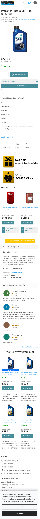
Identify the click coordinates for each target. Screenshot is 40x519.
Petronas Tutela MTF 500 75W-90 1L (10, 373)
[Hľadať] (24, 3)
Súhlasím (19, 514)
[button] (10, 391)
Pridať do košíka (20, 74)
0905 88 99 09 (8, 464)
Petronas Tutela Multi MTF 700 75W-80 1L (29, 373)
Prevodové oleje (17, 273)
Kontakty (4, 490)
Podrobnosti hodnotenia (27, 20)
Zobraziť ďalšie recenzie (30, 347)
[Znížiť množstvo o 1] (9, 76)
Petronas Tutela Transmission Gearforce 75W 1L (28, 421)
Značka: (8, 22)
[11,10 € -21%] (10, 362)
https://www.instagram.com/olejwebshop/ (17, 473)
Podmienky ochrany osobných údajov (13, 485)
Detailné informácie (7, 137)
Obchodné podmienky (8, 482)
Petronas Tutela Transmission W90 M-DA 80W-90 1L (9, 421)
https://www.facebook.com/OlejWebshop (17, 470)
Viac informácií (29, 501)
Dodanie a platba (6, 488)
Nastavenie (19, 507)
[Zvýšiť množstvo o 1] (9, 73)
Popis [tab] (5, 247)
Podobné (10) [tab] (12, 247)
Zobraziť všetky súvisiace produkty (20, 241)
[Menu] (35, 3)
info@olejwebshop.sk (11, 461)
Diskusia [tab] (20, 247)
